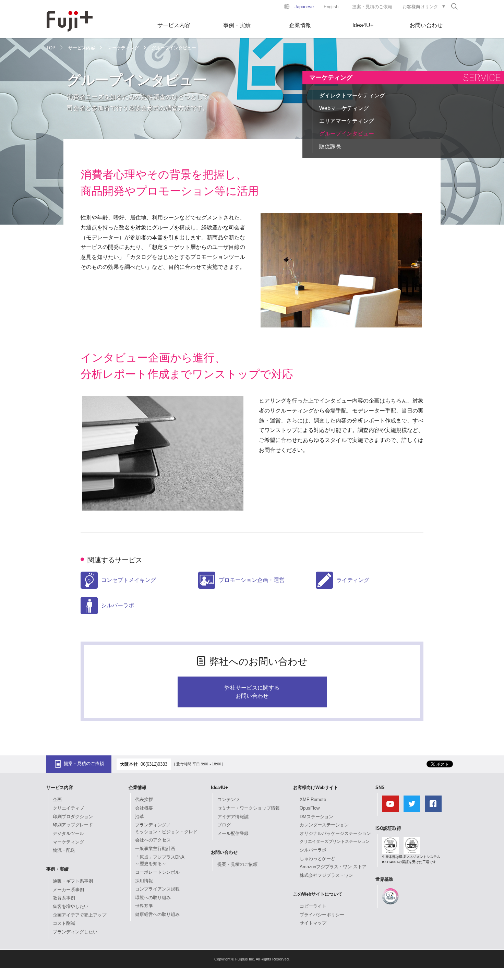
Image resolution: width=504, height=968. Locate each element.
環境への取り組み (153, 897)
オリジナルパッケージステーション (335, 833)
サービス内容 (173, 25)
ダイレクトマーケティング (352, 95)
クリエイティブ (68, 808)
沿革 (139, 816)
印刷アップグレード (73, 824)
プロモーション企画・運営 (252, 580)
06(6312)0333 (154, 764)
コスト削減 (64, 923)
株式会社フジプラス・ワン (326, 875)
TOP (51, 47)
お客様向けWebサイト (315, 787)
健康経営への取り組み (157, 914)
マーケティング (123, 47)
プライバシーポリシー (322, 914)
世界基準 (144, 906)
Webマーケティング (344, 108)
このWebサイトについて (318, 894)
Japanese (304, 6)
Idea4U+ (362, 25)
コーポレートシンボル (157, 872)
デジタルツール (68, 833)
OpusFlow (310, 808)
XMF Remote (313, 799)
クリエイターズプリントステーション (335, 841)
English (331, 6)
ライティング (352, 580)
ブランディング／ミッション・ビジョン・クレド (166, 828)
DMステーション (316, 816)
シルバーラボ (117, 605)
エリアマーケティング (346, 121)
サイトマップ (313, 922)
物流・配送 (64, 850)
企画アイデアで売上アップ (79, 915)
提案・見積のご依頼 (372, 6)
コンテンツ (228, 799)
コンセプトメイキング (128, 580)
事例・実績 (237, 25)
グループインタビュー (346, 133)
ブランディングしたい (75, 931)
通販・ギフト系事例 (73, 881)
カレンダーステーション (324, 824)
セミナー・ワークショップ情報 (248, 808)
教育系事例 (64, 897)
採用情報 (144, 880)
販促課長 (330, 146)
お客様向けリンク (420, 6)
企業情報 (300, 25)
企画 (57, 799)
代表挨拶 (144, 799)
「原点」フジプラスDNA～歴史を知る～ (159, 861)
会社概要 (144, 808)
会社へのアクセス (153, 839)
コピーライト (313, 906)
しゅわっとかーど (317, 858)
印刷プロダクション (73, 816)
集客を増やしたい (70, 906)
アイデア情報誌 (233, 816)
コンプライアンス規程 (157, 889)
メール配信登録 (233, 833)
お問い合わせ (426, 25)
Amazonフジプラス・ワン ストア (333, 866)
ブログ (224, 824)
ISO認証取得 (388, 828)
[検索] (454, 6)
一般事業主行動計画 (155, 848)
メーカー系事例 (68, 889)
